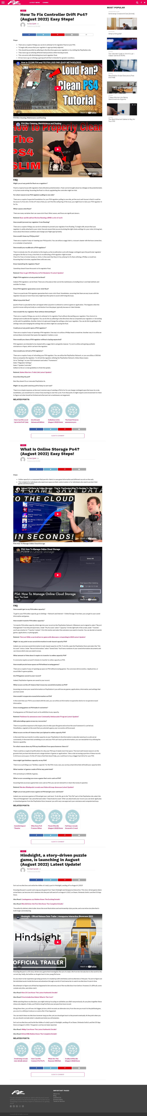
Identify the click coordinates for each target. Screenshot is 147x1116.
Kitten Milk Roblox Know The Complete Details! (39, 1034)
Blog (54, 1096)
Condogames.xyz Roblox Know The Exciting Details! (40, 899)
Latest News (34, 2)
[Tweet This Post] (43, 34)
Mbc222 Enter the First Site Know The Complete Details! (42, 904)
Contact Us (57, 1097)
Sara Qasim (32, 23)
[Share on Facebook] (29, 34)
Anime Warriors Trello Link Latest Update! (36, 372)
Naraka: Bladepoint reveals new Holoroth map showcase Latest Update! (47, 787)
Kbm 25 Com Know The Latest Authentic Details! (39, 992)
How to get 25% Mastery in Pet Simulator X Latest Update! (42, 273)
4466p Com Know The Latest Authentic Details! (39, 1029)
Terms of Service (59, 1101)
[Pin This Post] (58, 34)
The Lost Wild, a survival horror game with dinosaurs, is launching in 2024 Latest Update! (53, 637)
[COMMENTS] (86, 34)
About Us (56, 1094)
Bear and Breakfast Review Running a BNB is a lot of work (41, 218)
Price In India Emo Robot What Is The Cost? (37, 997)
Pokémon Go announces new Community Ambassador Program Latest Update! (49, 716)
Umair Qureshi (33, 869)
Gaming (45, 2)
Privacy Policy (58, 1099)
